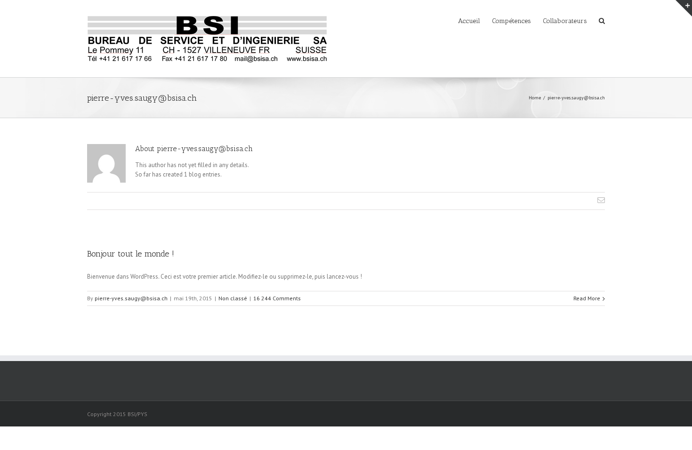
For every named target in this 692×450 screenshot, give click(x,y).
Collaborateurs (565, 21)
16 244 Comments (277, 298)
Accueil (469, 21)
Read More (586, 298)
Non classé (232, 298)
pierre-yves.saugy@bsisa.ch (131, 298)
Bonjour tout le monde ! (130, 254)
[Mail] (601, 200)
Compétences (511, 21)
